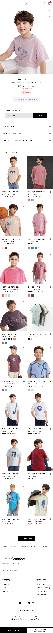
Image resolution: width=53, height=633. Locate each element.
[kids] (26, 4)
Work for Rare (7, 591)
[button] (21, 72)
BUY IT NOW (13, 630)
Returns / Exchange (43, 588)
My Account (40, 584)
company (6, 580)
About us (5, 584)
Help (4, 588)
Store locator (41, 595)
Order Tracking (41, 591)
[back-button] (3, 3)
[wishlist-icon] (44, 4)
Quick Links (41, 580)
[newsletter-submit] (49, 570)
